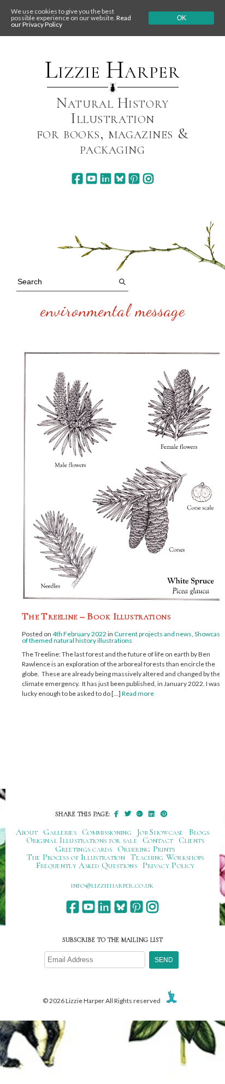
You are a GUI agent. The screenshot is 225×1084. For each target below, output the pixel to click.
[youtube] (91, 178)
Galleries (59, 832)
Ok (181, 18)
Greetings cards (83, 849)
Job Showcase (160, 832)
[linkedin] (105, 178)
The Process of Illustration (76, 857)
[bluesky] (120, 178)
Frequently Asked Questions (86, 865)
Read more (138, 693)
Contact (158, 840)
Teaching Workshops (167, 857)
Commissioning (107, 832)
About (27, 832)
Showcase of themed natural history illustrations (123, 637)
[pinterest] (134, 178)
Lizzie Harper (112, 70)
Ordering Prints (146, 849)
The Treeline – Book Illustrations (96, 616)
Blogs (199, 832)
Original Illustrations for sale (82, 840)
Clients (191, 840)
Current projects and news (153, 634)
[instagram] (148, 178)
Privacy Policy (168, 865)
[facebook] (77, 178)
